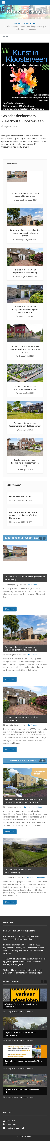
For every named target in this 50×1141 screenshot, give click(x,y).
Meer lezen (9, 609)
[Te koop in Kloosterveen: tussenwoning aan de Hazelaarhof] (25, 410)
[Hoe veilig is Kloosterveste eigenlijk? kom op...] (25, 1051)
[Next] (44, 538)
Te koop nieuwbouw (35, 807)
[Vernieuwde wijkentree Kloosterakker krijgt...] (25, 1080)
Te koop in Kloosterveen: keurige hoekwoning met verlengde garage (25, 233)
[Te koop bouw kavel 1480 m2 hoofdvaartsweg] (25, 852)
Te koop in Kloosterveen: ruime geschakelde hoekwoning (24, 578)
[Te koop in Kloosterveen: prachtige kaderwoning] (25, 373)
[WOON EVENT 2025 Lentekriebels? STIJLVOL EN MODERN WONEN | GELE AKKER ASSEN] (25, 782)
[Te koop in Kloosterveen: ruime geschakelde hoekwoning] (25, 180)
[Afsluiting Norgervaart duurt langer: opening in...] (25, 995)
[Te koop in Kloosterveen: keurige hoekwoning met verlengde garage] (25, 217)
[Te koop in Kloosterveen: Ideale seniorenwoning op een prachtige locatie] (25, 333)
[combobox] (25, 36)
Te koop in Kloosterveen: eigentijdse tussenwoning (21, 718)
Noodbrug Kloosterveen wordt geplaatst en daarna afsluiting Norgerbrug (23, 515)
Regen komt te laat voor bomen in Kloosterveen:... (20, 1033)
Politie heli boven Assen (20, 496)
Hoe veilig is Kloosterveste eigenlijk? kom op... (23, 1062)
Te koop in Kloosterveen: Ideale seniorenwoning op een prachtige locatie (25, 349)
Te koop (34, 584)
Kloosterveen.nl (25, 11)
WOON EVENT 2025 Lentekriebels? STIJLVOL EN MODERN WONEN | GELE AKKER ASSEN (24, 800)
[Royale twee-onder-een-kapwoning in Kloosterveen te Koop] (25, 447)
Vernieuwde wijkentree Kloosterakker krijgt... (21, 1090)
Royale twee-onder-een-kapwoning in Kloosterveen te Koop (25, 463)
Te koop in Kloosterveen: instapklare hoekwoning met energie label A (25, 309)
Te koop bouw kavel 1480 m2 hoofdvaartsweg (17, 871)
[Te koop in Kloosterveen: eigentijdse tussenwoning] (25, 257)
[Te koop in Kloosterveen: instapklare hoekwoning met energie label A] (25, 294)
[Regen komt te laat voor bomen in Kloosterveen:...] (25, 1023)
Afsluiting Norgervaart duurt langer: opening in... (21, 1005)
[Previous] (40, 538)
